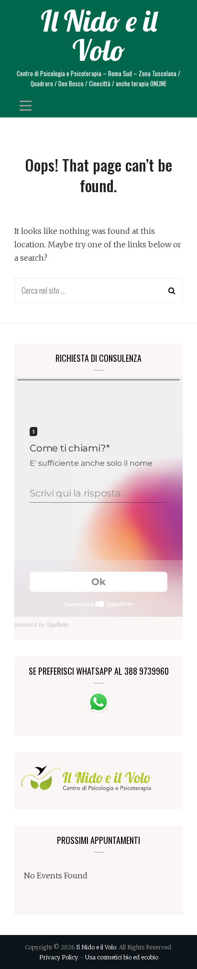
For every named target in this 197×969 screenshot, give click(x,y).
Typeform (57, 624)
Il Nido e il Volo (99, 35)
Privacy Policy (58, 957)
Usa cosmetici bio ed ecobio (121, 957)
